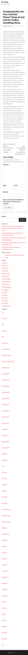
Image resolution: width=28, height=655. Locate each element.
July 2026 (4, 262)
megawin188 (5, 534)
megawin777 (5, 423)
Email (16, 185)
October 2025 (6, 284)
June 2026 (4, 265)
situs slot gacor (6, 349)
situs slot (4, 552)
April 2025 (5, 300)
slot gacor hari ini (6, 355)
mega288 (4, 484)
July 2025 (4, 292)
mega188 (4, 626)
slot (3, 312)
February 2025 (6, 306)
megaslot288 (5, 367)
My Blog (4, 2)
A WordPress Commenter (12, 255)
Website (5, 192)
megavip (4, 601)
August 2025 (5, 289)
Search (4, 216)
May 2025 (4, 297)
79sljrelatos (17, 26)
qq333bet (4, 583)
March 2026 (5, 271)
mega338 (4, 454)
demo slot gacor (6, 515)
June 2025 (4, 295)
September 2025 (6, 287)
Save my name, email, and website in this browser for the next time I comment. (13, 202)
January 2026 (5, 276)
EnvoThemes (16, 652)
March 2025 (5, 303)
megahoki (4, 540)
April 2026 (5, 268)
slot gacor (4, 318)
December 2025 (6, 279)
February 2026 (6, 273)
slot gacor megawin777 (8, 361)
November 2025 (6, 281)
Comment (6, 164)
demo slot (4, 527)
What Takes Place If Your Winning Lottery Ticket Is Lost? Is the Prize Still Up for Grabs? (13, 228)
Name (5, 185)
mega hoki (4, 564)
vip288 (4, 614)
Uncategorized (11, 144)
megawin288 (5, 398)
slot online (5, 343)
